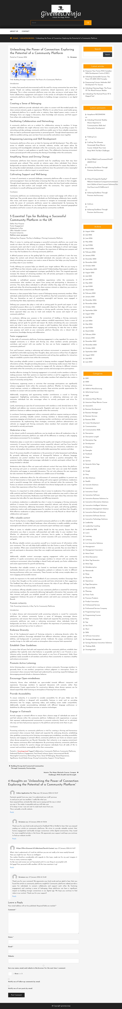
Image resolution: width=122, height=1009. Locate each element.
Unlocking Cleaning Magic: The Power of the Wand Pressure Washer (98, 89)
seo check (88, 625)
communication (90, 426)
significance (14, 758)
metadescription (91, 567)
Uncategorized (27, 38)
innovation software (92, 495)
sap (86, 622)
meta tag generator (92, 560)
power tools (89, 594)
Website (11, 956)
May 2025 (88, 283)
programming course (92, 612)
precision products (91, 598)
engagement (28, 753)
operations (89, 581)
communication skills (92, 430)
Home (15, 38)
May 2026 (88, 242)
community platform (51, 751)
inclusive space (47, 753)
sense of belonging (48, 756)
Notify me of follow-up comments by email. (24, 981)
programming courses (93, 615)
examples (88, 450)
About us (14, 31)
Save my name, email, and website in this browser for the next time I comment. (37, 968)
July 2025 (88, 276)
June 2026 (88, 238)
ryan (87, 619)
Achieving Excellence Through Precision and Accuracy (97, 169)
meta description (91, 557)
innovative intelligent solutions (96, 505)
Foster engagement (17, 226)
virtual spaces (60, 758)
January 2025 (90, 297)
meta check (89, 553)
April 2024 (89, 327)
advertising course (91, 392)
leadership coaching (92, 526)
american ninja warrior (93, 399)
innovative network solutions (95, 512)
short (87, 629)
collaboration (39, 751)
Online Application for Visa (26, 793)
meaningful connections (18, 756)
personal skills (90, 588)
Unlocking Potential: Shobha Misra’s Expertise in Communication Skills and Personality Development (97, 124)
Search (98, 49)
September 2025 (91, 269)
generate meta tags (92, 464)
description (89, 433)
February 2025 (90, 293)
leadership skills (91, 529)
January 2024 (90, 338)
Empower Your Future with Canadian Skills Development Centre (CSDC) (98, 72)
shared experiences (62, 756)
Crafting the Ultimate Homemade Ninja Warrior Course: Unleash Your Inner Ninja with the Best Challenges (98, 146)
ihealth (87, 481)
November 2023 (91, 345)
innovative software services (95, 516)
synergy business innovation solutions (98, 643)
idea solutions (90, 478)
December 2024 (90, 300)
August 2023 (89, 355)
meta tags (89, 564)
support (51, 758)
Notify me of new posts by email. (20, 988)
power (39, 756)
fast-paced (38, 753)
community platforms (68, 751)
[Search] (87, 22)
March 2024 (89, 331)
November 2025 (91, 262)
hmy (87, 474)
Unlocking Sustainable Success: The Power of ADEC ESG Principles (97, 78)
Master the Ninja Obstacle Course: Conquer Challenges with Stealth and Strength (60, 774)
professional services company (96, 608)
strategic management (93, 639)
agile (87, 395)
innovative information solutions (96, 502)
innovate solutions (91, 485)
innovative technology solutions (96, 519)
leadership (89, 522)
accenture (88, 385)
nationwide (89, 570)
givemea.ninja (61, 13)
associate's (89, 406)
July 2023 (88, 358)
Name (11, 937)
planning (88, 591)
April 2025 (89, 286)
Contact (25, 31)
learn (87, 533)
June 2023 (88, 362)
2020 (87, 382)
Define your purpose (17, 224)
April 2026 (89, 245)
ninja (87, 574)
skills (87, 632)
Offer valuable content (18, 230)
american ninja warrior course (96, 402)
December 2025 (90, 259)
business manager (91, 413)
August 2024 (89, 314)
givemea (73, 57)
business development (93, 409)
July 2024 (88, 317)
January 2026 (90, 255)
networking (32, 756)
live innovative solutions (94, 543)
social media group (25, 758)
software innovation (92, 636)
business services (91, 416)
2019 (87, 378)
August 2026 (89, 231)
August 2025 (89, 272)
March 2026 (89, 248)
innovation (89, 488)
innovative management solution (97, 509)
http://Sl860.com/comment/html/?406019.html (98, 161)
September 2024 (91, 310)
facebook (88, 454)
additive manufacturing (93, 388)
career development (92, 423)
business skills (90, 419)
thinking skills (90, 646)
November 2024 (91, 303)
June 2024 (88, 321)
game (87, 457)
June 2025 (88, 279)
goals (87, 467)
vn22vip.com (92, 137)
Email (10, 946)
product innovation (92, 601)
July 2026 (88, 235)
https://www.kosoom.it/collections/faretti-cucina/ (35, 848)
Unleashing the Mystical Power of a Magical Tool (98, 95)
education (88, 447)
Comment (12, 910)
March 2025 (89, 290)
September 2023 (91, 351)
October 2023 (90, 348)
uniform (90, 204)
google (87, 471)
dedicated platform (17, 753)
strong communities (40, 758)
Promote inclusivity (16, 233)
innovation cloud (91, 491)
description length (92, 437)
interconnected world (61, 753)
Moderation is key (16, 228)
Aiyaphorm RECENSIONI (96, 114)
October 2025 (90, 266)
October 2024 (90, 307)
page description (91, 584)
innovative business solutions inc (96, 498)
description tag (90, 440)
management (90, 546)
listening (88, 540)
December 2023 (90, 341)
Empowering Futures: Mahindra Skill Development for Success (97, 84)
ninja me (88, 577)
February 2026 (90, 252)
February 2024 (90, 334)
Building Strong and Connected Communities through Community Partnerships (27, 767)
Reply (12, 812)
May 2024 (88, 324)
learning (88, 536)
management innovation (94, 550)
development (90, 443)
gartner (88, 461)
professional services (92, 605)
